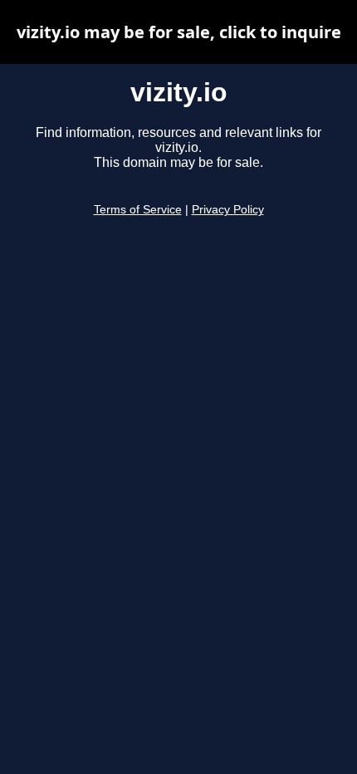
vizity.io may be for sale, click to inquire (179, 32)
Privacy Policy (228, 209)
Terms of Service (138, 209)
